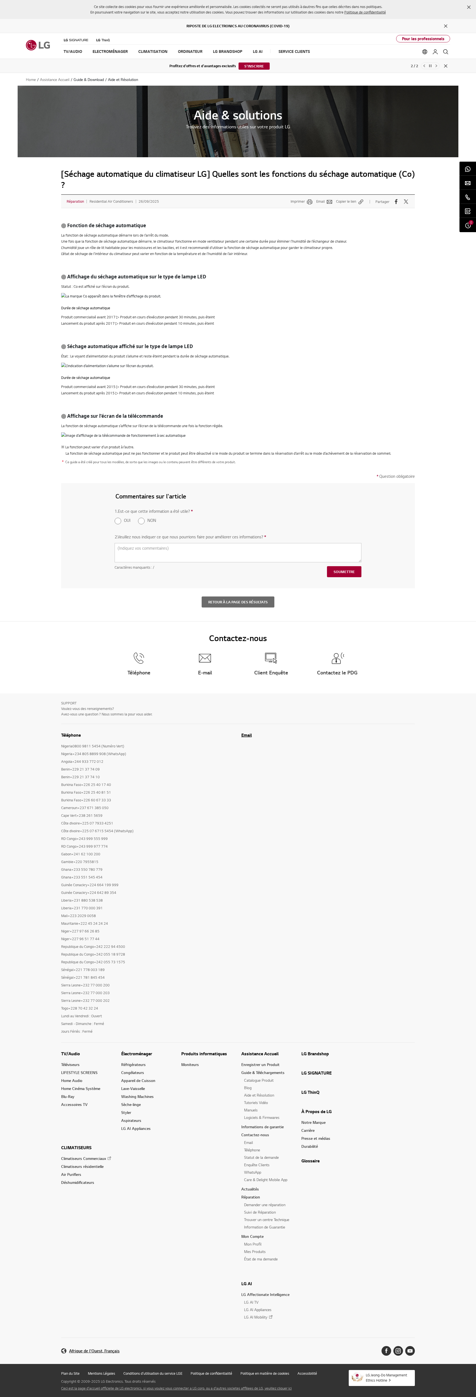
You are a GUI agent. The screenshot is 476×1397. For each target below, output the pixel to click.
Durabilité (309, 1146)
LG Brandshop (315, 1053)
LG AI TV (251, 1302)
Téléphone (252, 1149)
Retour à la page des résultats (238, 602)
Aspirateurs (131, 1120)
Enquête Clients (256, 1164)
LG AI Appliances (136, 1128)
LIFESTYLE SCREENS (79, 1072)
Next (436, 66)
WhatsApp (252, 1172)
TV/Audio (70, 1053)
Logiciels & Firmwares (261, 1117)
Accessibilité (307, 1373)
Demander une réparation (264, 1204)
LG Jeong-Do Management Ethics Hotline (386, 1377)
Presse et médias (315, 1138)
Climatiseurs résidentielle (82, 1166)
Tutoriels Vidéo (256, 1102)
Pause (430, 66)
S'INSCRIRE (254, 66)
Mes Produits (255, 1251)
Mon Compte (252, 1236)
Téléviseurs (70, 1064)
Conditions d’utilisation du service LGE (152, 1373)
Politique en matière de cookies (264, 1373)
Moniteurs (190, 1064)
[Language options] (424, 51)
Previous (424, 66)
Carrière (308, 1130)
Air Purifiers (71, 1174)
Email (320, 201)
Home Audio (71, 1080)
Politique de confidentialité (365, 12)
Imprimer (298, 201)
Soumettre (344, 571)
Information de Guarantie (264, 1227)
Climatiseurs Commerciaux (83, 1158)
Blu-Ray (67, 1096)
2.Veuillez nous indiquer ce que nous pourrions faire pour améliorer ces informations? (190, 537)
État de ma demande (261, 1259)
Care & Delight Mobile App (265, 1179)
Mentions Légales (101, 1373)
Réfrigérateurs (133, 1064)
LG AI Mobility (255, 1317)
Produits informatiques (204, 1053)
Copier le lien (346, 201)
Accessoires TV (74, 1104)
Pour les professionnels (423, 39)
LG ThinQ (310, 1092)
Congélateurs (132, 1072)
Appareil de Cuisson (138, 1080)
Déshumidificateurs (77, 1182)
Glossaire (310, 1160)
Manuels (251, 1110)
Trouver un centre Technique (266, 1219)
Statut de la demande (261, 1157)
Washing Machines (137, 1096)
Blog (247, 1087)
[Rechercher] (445, 51)
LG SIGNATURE (316, 1073)
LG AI (246, 1283)
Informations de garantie (262, 1126)
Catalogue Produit (259, 1080)
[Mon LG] (435, 51)
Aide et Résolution (259, 1095)
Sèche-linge (131, 1104)
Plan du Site (70, 1373)
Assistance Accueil (259, 1053)
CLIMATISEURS (76, 1147)
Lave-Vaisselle (133, 1088)
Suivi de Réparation (260, 1212)
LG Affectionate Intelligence (265, 1294)
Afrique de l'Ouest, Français (94, 1351)
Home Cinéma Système (80, 1088)
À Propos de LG (316, 1111)
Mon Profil (252, 1244)
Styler (126, 1112)
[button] (469, 7)
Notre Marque (313, 1122)
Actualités (250, 1189)
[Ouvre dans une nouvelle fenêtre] (386, 1351)
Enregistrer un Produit (260, 1064)
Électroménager (136, 1053)
